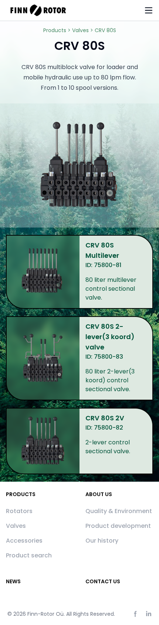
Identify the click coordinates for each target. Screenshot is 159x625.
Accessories (24, 540)
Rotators (19, 511)
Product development (118, 526)
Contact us (102, 581)
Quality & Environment (118, 511)
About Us (98, 494)
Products (20, 494)
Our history (101, 540)
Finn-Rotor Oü (45, 614)
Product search (29, 555)
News (13, 581)
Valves (16, 526)
